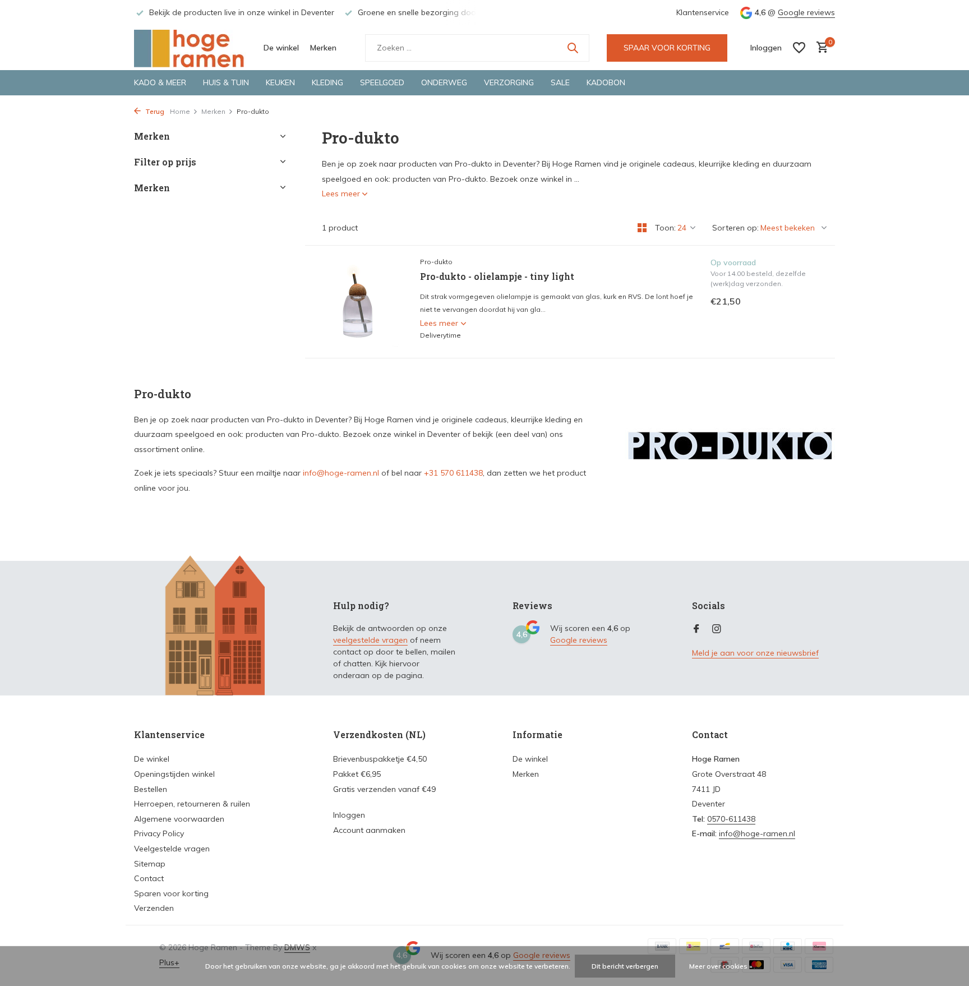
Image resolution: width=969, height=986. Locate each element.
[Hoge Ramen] (190, 47)
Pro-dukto (436, 261)
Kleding (327, 82)
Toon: (665, 228)
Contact (149, 878)
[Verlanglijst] (799, 48)
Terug (154, 111)
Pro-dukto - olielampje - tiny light (497, 276)
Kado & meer (160, 82)
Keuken (280, 82)
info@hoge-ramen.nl (341, 473)
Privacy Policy (159, 833)
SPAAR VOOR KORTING (667, 48)
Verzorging (509, 82)
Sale (560, 82)
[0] (819, 48)
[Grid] (642, 227)
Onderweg (444, 82)
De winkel (281, 48)
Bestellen (150, 789)
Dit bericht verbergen (625, 966)
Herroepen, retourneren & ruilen (192, 804)
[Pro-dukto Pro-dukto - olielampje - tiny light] (358, 302)
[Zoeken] (572, 47)
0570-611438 (731, 819)
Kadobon (606, 82)
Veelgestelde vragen (172, 849)
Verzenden (154, 908)
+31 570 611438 (453, 473)
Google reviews (806, 12)
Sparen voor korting (171, 893)
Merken (323, 48)
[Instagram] (716, 629)
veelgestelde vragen (370, 640)
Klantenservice (702, 12)
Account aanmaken (369, 830)
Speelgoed (382, 82)
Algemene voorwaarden (179, 819)
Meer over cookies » (721, 966)
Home (180, 111)
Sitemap (149, 864)
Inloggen (349, 815)
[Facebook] (696, 629)
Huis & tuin (226, 82)
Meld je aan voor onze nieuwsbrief (755, 653)
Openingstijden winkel (174, 774)
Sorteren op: (735, 228)
